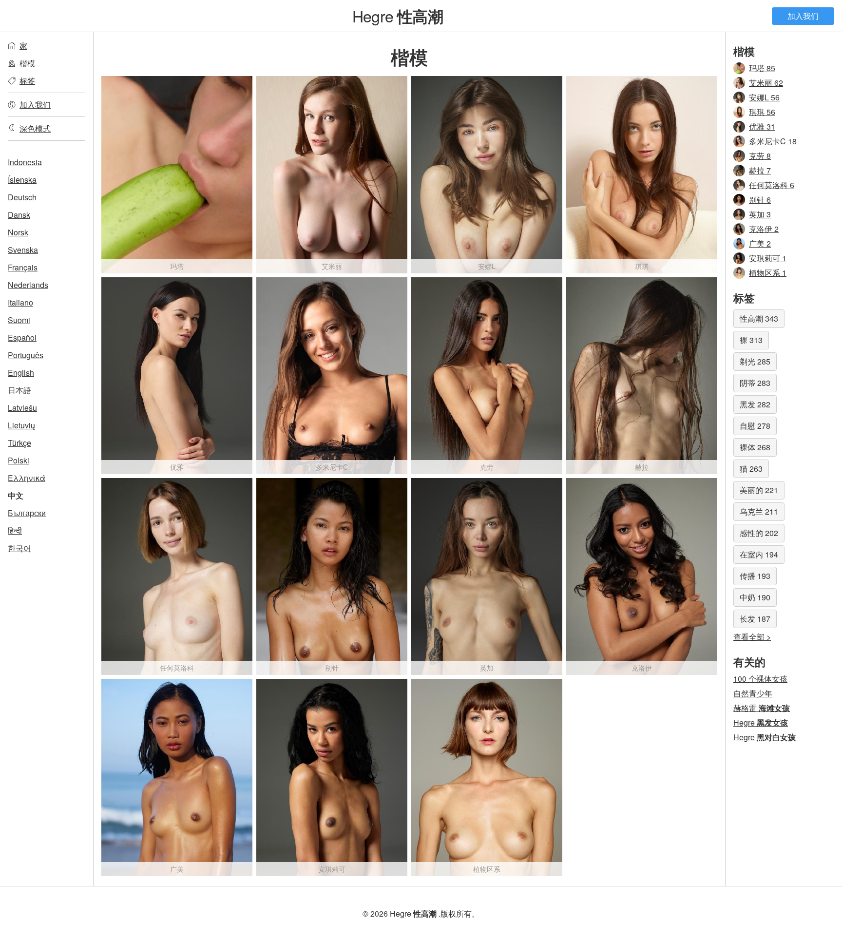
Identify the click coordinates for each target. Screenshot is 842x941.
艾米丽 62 (766, 82)
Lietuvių (21, 425)
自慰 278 (755, 425)
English (21, 372)
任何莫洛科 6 (771, 185)
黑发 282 (755, 404)
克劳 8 (760, 155)
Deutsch (22, 197)
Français (23, 267)
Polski (18, 460)
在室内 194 (759, 554)
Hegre (397, 15)
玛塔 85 (762, 68)
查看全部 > (752, 636)
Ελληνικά (26, 477)
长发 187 (755, 618)
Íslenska (22, 179)
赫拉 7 (760, 170)
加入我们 (803, 15)
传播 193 (755, 575)
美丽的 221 (759, 490)
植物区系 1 (767, 272)
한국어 (19, 548)
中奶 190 (755, 597)
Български (27, 513)
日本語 (19, 390)
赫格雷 (761, 707)
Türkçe (19, 442)
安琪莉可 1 (767, 258)
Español (22, 337)
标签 (27, 80)
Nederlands (28, 284)
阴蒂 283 (755, 382)
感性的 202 (759, 532)
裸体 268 (755, 447)
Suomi (19, 320)
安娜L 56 (764, 97)
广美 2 (760, 243)
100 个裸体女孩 (760, 678)
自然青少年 (752, 693)
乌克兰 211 (759, 511)
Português (25, 355)
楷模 (27, 63)
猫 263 (751, 468)
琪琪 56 (762, 111)
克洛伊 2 (764, 228)
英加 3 (760, 214)
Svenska (23, 249)
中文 (15, 495)
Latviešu (22, 407)
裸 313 (751, 340)
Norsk (18, 232)
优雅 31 (762, 126)
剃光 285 (755, 361)
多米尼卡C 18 (773, 141)
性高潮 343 (759, 318)
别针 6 (760, 199)
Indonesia (25, 162)
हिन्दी (15, 530)
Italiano (20, 302)
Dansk (19, 214)
